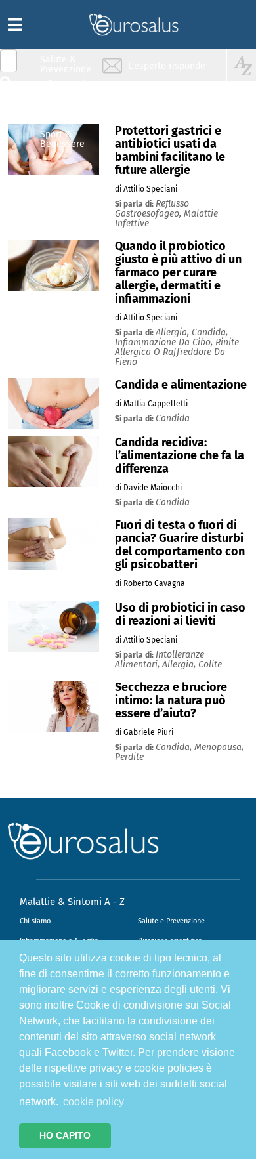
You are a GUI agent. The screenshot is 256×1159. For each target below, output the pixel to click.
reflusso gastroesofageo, (152, 208)
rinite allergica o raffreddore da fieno (177, 352)
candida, (210, 332)
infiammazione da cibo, (165, 342)
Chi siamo (35, 921)
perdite (129, 757)
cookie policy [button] (93, 1101)
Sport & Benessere (62, 139)
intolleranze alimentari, (159, 659)
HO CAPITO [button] (65, 1135)
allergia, (174, 332)
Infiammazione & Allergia (69, 89)
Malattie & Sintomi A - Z (72, 902)
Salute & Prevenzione (65, 64)
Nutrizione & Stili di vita (66, 114)
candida (173, 418)
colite (210, 664)
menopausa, (219, 747)
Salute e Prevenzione (171, 921)
